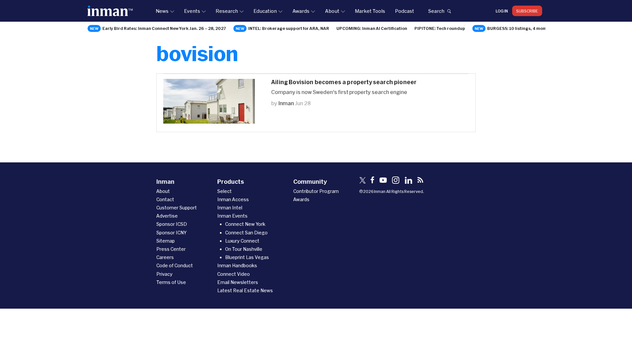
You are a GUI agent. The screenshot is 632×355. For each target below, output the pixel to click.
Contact (165, 199)
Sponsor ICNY (171, 232)
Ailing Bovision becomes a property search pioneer (343, 82)
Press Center (171, 249)
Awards (300, 11)
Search (436, 11)
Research (227, 11)
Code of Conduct (174, 265)
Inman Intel (229, 207)
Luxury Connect (242, 241)
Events (192, 11)
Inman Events (232, 216)
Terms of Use (171, 282)
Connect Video (233, 274)
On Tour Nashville (243, 249)
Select (224, 191)
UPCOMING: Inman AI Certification (371, 28)
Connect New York (245, 224)
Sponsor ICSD (171, 224)
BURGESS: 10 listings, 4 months (519, 28)
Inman (286, 103)
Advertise (167, 216)
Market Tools (370, 11)
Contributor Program (316, 191)
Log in (502, 11)
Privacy (164, 274)
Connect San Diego (246, 232)
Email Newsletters (237, 282)
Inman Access (233, 199)
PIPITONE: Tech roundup (439, 28)
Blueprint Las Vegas (247, 257)
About (332, 11)
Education (265, 11)
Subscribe (527, 11)
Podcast (404, 11)
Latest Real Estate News (245, 290)
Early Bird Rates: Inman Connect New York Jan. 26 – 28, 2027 (164, 28)
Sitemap (165, 241)
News (162, 11)
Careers (165, 257)
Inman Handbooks (237, 265)
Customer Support (176, 207)
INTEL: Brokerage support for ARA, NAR (288, 28)
